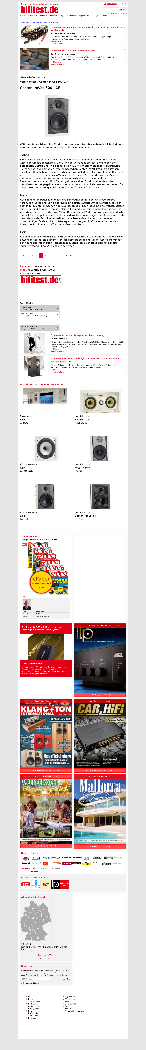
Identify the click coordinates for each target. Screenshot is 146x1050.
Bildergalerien (34, 1008)
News (22, 15)
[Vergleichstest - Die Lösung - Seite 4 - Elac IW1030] (66, 255)
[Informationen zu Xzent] (45, 869)
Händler (72, 15)
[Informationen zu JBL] (45, 864)
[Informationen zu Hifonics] (36, 864)
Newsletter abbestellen (32, 983)
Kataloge (32, 1011)
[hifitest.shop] (64, 891)
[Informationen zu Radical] (106, 864)
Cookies (68, 1006)
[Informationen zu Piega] (97, 864)
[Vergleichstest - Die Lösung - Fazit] (71, 255)
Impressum (70, 997)
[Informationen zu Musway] (76, 864)
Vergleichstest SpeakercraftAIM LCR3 (83, 420)
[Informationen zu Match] (56, 864)
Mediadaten (70, 999)
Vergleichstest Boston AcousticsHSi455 (85, 516)
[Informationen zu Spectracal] (117, 864)
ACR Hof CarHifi (46, 958)
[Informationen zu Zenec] (56, 869)
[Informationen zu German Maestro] (108, 859)
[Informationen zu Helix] (25, 864)
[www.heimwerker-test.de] (46, 891)
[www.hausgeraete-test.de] (36, 891)
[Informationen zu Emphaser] (77, 859)
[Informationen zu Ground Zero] (117, 859)
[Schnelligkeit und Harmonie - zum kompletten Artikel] (35, 36)
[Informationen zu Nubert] (86, 864)
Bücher (31, 999)
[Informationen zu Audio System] (36, 859)
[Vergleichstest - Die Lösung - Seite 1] (24, 255)
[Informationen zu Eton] (97, 859)
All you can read (100, 15)
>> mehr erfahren (30, 596)
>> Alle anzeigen (57, 44)
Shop (89, 15)
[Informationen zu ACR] (25, 859)
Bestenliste (44, 15)
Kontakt (68, 1008)
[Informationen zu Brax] (56, 859)
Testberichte (32, 15)
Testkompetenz (34, 1001)
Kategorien (63, 15)
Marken (53, 15)
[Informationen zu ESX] (86, 859)
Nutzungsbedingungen (74, 1011)
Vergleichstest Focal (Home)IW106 (83, 468)
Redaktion (32, 1004)
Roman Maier (40, 611)
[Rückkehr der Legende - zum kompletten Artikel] (35, 367)
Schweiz (27, 944)
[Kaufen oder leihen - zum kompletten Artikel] (35, 343)
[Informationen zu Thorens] (25, 869)
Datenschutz (70, 1004)
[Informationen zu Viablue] (34, 869)
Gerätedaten (33, 1006)
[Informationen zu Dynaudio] (67, 859)
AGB (67, 1001)
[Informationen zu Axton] (47, 859)
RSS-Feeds (33, 1013)
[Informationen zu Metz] (67, 864)
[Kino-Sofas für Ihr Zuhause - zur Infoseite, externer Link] (35, 59)
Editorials (32, 1018)
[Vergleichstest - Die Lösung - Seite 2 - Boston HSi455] (28, 255)
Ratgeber (82, 15)
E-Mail (38, 614)
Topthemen (33, 1015)
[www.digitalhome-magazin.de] (25, 891)
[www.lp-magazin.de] (55, 891)
